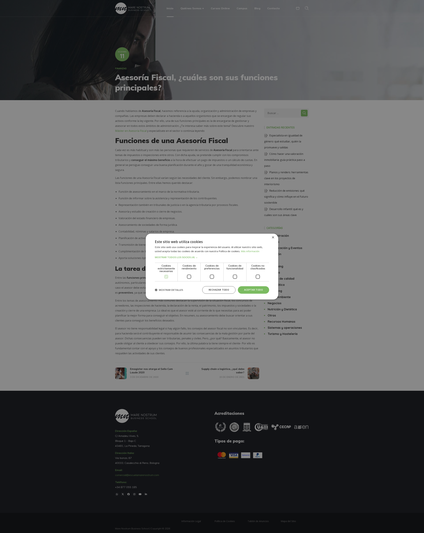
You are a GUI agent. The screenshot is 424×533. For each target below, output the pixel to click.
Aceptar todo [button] (253, 289)
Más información (250, 251)
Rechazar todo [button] (219, 289)
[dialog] (212, 266)
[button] (212, 257)
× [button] (273, 237)
